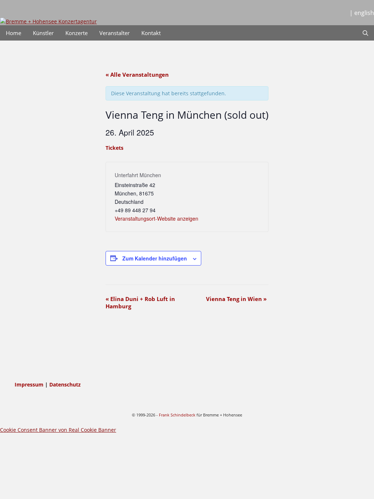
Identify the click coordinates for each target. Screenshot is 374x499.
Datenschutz (65, 384)
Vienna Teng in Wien (236, 298)
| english (362, 13)
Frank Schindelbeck (177, 415)
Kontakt (151, 33)
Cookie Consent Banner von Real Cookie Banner (58, 429)
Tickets (114, 147)
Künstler (43, 33)
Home (13, 33)
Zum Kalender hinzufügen (154, 258)
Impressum (30, 384)
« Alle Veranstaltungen (137, 74)
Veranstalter (114, 33)
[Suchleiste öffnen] (365, 33)
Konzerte (76, 33)
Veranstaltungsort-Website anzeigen (156, 218)
